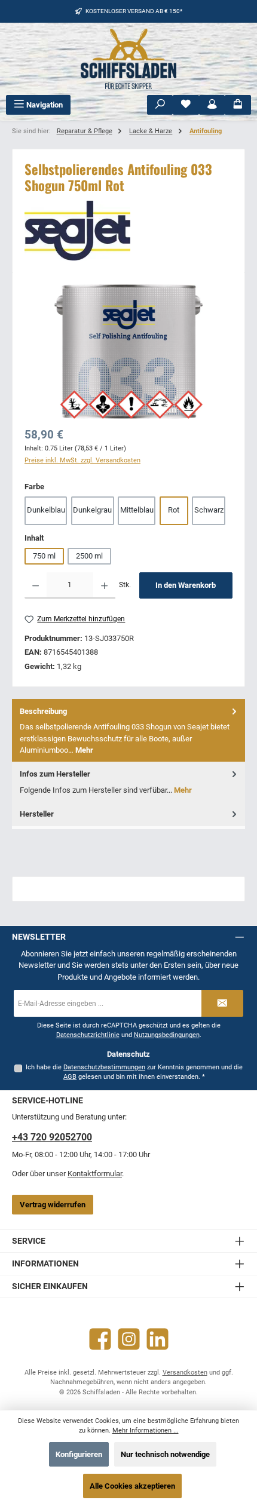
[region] (128, 351)
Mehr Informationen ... (145, 1430)
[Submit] (222, 1003)
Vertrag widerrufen (52, 1204)
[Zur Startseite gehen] (128, 59)
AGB (70, 1077)
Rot (173, 509)
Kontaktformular (95, 1173)
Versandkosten (185, 1372)
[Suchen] (160, 105)
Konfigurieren (79, 1454)
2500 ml (89, 555)
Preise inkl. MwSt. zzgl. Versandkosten (82, 460)
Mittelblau (137, 509)
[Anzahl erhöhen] (104, 585)
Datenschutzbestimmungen (104, 1067)
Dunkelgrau (92, 509)
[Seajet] (128, 230)
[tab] (128, 730)
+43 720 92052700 (52, 1137)
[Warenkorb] (238, 105)
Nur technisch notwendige (165, 1454)
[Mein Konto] (212, 105)
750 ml (44, 555)
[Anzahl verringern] (36, 585)
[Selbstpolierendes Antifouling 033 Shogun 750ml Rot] (128, 351)
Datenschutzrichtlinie (88, 1035)
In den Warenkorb (185, 585)
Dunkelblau (46, 509)
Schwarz (209, 509)
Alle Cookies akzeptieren (132, 1486)
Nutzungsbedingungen (167, 1035)
